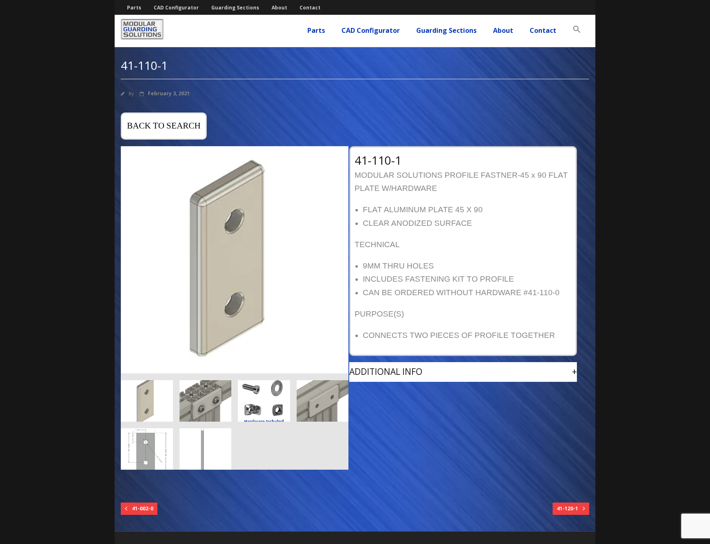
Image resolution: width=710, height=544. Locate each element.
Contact (310, 7)
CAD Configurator (176, 7)
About (279, 7)
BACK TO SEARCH (164, 126)
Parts (134, 7)
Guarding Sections (235, 7)
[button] (577, 29)
